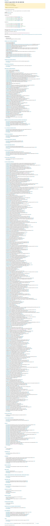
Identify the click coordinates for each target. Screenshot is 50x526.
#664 (34, 184)
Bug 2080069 (8, 515)
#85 (25, 90)
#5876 (26, 123)
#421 (23, 319)
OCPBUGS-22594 (8, 322)
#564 (18, 236)
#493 (20, 277)
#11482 (34, 424)
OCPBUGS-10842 (8, 97)
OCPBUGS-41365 (8, 264)
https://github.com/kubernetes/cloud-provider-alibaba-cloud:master (22, 44)
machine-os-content (8, 489)
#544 (27, 247)
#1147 (30, 129)
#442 (21, 302)
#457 (22, 296)
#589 (26, 224)
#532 (19, 259)
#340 (21, 363)
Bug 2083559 (8, 141)
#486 (16, 279)
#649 (19, 186)
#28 (28, 61)
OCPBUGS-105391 (8, 164)
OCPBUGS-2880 (8, 373)
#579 (23, 228)
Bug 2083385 (8, 439)
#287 (36, 394)
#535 (22, 252)
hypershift (6, 456)
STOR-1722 (7, 305)
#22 (29, 55)
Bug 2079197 (8, 399)
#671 (37, 183)
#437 (19, 306)
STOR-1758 (7, 295)
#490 (27, 275)
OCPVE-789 (7, 313)
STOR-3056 (7, 167)
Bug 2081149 (8, 154)
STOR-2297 (7, 204)
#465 (23, 288)
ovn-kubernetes (7, 510)
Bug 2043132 (8, 407)
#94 (11, 84)
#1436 (30, 152)
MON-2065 (7, 280)
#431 (38, 312)
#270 (27, 371)
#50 (13, 503)
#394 (31, 329)
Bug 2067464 (8, 453)
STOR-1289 (7, 302)
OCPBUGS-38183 (8, 273)
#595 (36, 222)
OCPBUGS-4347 (8, 106)
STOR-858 (7, 109)
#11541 (28, 427)
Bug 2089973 (8, 112)
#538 (29, 253)
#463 (30, 294)
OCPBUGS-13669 (8, 324)
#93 (26, 79)
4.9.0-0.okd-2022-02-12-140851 (11, 20)
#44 (37, 45)
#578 (26, 232)
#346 (36, 356)
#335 (26, 366)
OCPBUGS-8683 (8, 96)
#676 (26, 181)
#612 (26, 208)
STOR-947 (7, 102)
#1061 (26, 515)
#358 (29, 349)
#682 (16, 175)
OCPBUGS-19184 (8, 328)
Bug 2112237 (8, 384)
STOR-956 (7, 387)
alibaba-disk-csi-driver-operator (10, 59)
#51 (28, 110)
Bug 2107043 (8, 389)
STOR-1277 (7, 314)
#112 (36, 75)
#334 (22, 362)
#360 (29, 351)
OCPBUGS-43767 (8, 257)
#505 (18, 269)
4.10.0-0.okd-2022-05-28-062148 (11, 16)
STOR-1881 (7, 238)
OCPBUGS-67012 (8, 191)
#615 (32, 207)
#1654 (22, 146)
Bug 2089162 (8, 427)
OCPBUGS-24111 (8, 48)
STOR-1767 (7, 282)
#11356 (17, 440)
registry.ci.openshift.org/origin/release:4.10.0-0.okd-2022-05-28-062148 (32, 34)
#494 (29, 276)
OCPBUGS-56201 (8, 230)
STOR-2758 (7, 182)
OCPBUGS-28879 (8, 296)
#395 (25, 324)
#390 (28, 333)
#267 (22, 404)
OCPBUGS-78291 (8, 179)
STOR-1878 (7, 237)
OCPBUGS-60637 (8, 201)
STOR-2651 (7, 192)
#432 (35, 311)
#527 (20, 250)
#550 (22, 243)
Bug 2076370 (8, 440)
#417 (31, 320)
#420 (16, 305)
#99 (11, 82)
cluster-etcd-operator (9, 134)
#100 (26, 81)
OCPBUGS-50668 (8, 242)
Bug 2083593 (8, 152)
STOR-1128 (7, 363)
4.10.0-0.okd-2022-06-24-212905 (11, 25)
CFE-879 (7, 275)
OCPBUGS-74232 (8, 178)
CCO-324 (7, 91)
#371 (29, 339)
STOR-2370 (7, 215)
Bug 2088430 (8, 429)
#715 (24, 169)
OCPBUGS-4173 (8, 369)
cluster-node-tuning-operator (10, 157)
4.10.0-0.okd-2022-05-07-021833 (11, 18)
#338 (26, 358)
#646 (29, 192)
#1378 (24, 460)
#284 (28, 392)
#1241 (19, 453)
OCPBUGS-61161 (8, 209)
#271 (18, 401)
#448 (33, 298)
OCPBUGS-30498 (8, 294)
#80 (20, 94)
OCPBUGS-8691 (8, 354)
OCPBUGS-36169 (8, 281)
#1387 (22, 459)
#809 (18, 136)
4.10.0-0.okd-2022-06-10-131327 (11, 26)
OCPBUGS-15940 (8, 337)
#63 (26, 102)
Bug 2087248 (8, 129)
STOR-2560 (7, 197)
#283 (27, 397)
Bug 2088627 (8, 512)
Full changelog (8, 57)
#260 (26, 409)
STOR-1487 (7, 317)
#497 (28, 273)
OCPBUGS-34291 (8, 287)
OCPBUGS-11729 (8, 351)
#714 (33, 171)
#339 (28, 364)
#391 (24, 332)
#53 (14, 43)
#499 (22, 272)
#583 (32, 230)
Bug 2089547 (8, 428)
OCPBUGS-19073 (8, 325)
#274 (24, 400)
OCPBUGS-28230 (8, 289)
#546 (37, 246)
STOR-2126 (7, 236)
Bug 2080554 (8, 136)
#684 (17, 177)
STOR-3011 (7, 171)
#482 (21, 283)
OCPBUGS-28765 (8, 298)
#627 (27, 199)
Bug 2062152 (8, 114)
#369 (27, 342)
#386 (22, 336)
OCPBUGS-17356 (8, 332)
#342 (29, 357)
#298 (24, 507)
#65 (20, 104)
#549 (27, 245)
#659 (28, 178)
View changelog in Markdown (9, 523)
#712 (30, 172)
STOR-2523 (7, 187)
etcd (5, 447)
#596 (29, 221)
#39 (37, 48)
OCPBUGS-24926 (8, 47)
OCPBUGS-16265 (8, 336)
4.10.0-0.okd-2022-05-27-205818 (11, 17)
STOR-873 (7, 99)
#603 (29, 217)
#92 (19, 83)
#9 (25, 498)
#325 (27, 373)
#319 (20, 380)
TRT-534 (7, 382)
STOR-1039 (7, 372)
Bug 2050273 (8, 426)
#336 (37, 367)
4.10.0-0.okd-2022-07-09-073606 (11, 24)
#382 (28, 340)
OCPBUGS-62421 (8, 202)
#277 (29, 393)
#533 (25, 257)
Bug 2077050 (8, 392)
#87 (28, 88)
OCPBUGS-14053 (8, 340)
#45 (22, 114)
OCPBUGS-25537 (8, 73)
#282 (26, 396)
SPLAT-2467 (8, 208)
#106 (31, 80)
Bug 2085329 (8, 486)
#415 (27, 321)
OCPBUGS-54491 (8, 232)
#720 (30, 168)
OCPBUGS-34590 (8, 284)
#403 (22, 325)
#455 (36, 299)
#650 (32, 191)
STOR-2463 (7, 212)
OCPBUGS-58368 (8, 222)
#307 (21, 387)
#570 (21, 237)
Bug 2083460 (8, 146)
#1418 (26, 154)
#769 (28, 420)
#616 (29, 205)
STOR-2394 (7, 219)
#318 (21, 372)
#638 (42, 187)
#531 (27, 249)
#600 (30, 214)
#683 (28, 179)
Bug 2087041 (8, 431)
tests (6, 518)
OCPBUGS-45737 (8, 247)
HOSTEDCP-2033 (8, 262)
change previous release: (17, 523)
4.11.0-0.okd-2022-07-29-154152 (11, 23)
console (6, 423)
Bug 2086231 (8, 395)
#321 (11, 378)
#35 (17, 50)
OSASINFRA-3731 (8, 235)
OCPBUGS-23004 (8, 44)
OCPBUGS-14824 (8, 90)
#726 (35, 163)
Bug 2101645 (8, 390)
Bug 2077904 (8, 121)
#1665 (36, 147)
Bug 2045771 (8, 122)
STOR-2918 (7, 166)
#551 (17, 244)
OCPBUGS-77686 (8, 183)
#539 (21, 251)
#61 (23, 106)
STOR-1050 (7, 380)
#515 (28, 265)
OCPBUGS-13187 (8, 344)
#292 (32, 390)
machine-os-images (8, 495)
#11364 (21, 443)
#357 (22, 158)
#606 (26, 212)
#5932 (22, 122)
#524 (22, 258)
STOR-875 (7, 358)
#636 (24, 198)
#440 (19, 303)
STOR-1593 (7, 283)
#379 (22, 341)
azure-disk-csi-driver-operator (10, 68)
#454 (17, 295)
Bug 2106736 (8, 104)
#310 (26, 384)
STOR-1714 (7, 306)
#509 (23, 261)
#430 (39, 307)
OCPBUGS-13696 (8, 339)
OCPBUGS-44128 (8, 223)
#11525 (23, 433)
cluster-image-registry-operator (10, 139)
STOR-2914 (7, 170)
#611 (21, 209)
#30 (34, 51)
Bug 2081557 (8, 393)
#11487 (20, 431)
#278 (28, 395)
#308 (29, 386)
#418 (21, 313)
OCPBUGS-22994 (8, 307)
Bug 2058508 (8, 151)
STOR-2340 (7, 221)
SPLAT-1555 (8, 288)
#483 (33, 281)
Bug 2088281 (8, 432)
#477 (19, 280)
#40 (37, 47)
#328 (28, 369)
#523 (16, 254)
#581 (18, 231)
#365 (26, 350)
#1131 (22, 131)
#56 (14, 42)
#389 (19, 335)
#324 (21, 374)
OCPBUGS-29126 (8, 290)
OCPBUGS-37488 (8, 276)
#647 (14, 194)
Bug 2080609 (8, 507)
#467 (28, 291)
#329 (24, 370)
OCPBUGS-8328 (8, 356)
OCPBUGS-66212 (8, 186)
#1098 (30, 512)
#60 (24, 107)
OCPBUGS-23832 (8, 76)
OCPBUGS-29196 (8, 299)
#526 (25, 260)
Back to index (6, 0)
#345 (21, 359)
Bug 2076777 (8, 443)
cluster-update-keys (8, 413)
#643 (29, 189)
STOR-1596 (7, 279)
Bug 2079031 (8, 153)
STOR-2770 (7, 176)
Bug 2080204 (8, 476)
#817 (26, 135)
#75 (24, 97)
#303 (16, 377)
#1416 (34, 457)
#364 (28, 343)
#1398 (37, 153)
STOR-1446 (7, 329)
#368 (31, 348)
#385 (22, 337)
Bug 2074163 (8, 444)
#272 (16, 402)
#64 (22, 103)
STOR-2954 (7, 172)
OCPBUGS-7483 (8, 364)
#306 (23, 382)
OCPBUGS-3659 (8, 107)
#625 (21, 200)
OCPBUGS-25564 (8, 309)
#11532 (26, 429)
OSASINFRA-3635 (8, 250)
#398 (31, 328)
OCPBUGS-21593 (8, 81)
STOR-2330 (7, 214)
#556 (28, 242)
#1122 (23, 130)
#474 (37, 287)
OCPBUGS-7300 (8, 367)
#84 (25, 89)
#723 (34, 164)
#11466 (27, 439)
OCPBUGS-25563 (8, 45)
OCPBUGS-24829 (8, 75)
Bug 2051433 (8, 434)
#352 (25, 354)
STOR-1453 (7, 321)
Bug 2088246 (8, 433)
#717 (29, 166)
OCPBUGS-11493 (8, 352)
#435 (35, 309)
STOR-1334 (7, 348)
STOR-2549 (7, 213)
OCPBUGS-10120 (8, 51)
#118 (36, 73)
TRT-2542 (7, 184)
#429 (27, 310)
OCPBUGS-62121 (8, 206)
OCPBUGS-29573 (8, 297)
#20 (31, 56)
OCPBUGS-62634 (8, 190)
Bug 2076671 (8, 61)
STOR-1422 (7, 274)
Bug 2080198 (8, 520)
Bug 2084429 (8, 131)
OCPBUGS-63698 (8, 189)
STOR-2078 (7, 234)
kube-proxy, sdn (7, 479)
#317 (22, 379)
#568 (22, 239)
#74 (23, 96)
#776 (23, 419)
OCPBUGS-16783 (8, 87)
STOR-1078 (7, 103)
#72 (25, 486)
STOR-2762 (7, 177)
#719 (17, 170)
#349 (26, 355)
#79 (28, 95)
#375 (30, 347)
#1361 (34, 461)
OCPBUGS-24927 (8, 311)
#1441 (25, 476)
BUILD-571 (7, 357)
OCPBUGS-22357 (8, 80)
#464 (19, 292)
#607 (19, 213)
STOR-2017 (7, 254)
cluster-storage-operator (9, 161)
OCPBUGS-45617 (8, 246)
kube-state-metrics (8, 484)
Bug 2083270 (8, 65)
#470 (28, 289)
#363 (14, 492)
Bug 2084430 (8, 424)
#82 (21, 92)
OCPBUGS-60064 (8, 217)
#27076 (28, 520)
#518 (31, 264)
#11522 (24, 436)
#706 (37, 174)
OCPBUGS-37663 (8, 272)
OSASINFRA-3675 (8, 229)
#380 (26, 344)
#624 (37, 202)
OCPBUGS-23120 (8, 320)
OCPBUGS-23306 (8, 77)
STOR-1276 (7, 79)
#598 (17, 219)
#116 (31, 74)
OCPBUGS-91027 (8, 163)
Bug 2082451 (8, 481)
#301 (27, 389)
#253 (20, 405)
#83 (25, 91)
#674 (21, 182)
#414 (39, 322)
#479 (28, 284)
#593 (20, 215)
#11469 (19, 441)
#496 (24, 274)
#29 (11, 52)
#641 (31, 193)
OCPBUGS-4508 (8, 370)
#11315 (22, 444)
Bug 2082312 (8, 135)
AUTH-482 (7, 258)
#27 (11, 53)
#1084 (27, 514)
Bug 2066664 (8, 371)
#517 (26, 262)
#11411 (28, 426)
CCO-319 (7, 343)
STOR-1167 (7, 342)
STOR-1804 (7, 292)
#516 (21, 266)
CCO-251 (7, 310)
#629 (29, 197)
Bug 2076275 (8, 442)
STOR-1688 (7, 72)
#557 (25, 235)
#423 (26, 317)
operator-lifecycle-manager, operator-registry (13, 506)
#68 (26, 99)
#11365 (37, 442)
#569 (23, 238)
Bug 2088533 (8, 394)
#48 (20, 112)
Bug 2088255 (8, 435)
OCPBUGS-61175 (8, 207)
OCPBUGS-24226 (8, 74)
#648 (28, 190)
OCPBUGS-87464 (8, 174)
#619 (27, 201)
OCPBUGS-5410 (8, 359)
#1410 (25, 458)
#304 (18, 385)
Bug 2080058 (8, 420)
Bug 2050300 (8, 408)
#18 (13, 497)
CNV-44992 (7, 277)
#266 (20, 403)
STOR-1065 (7, 89)
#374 (22, 334)
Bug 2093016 (8, 374)
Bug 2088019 (8, 436)
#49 (30, 111)
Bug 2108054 (8, 386)
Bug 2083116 (8, 514)
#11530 (38, 432)
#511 (17, 268)
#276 (27, 399)
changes (19, 16)
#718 (30, 167)
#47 (18, 113)
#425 (31, 318)
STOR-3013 (7, 169)
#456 (28, 290)
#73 (28, 98)
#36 (11, 49)
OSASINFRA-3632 (8, 253)
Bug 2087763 (8, 480)
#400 (11, 326)
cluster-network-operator (9, 150)
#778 (22, 141)
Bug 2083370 (8, 419)
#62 (28, 105)
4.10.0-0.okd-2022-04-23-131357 (11, 19)
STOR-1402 (7, 319)
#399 (22, 327)
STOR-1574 (7, 304)
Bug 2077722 (8, 147)
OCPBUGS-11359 (8, 334)
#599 (29, 216)
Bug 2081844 (8, 466)
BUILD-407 (7, 366)
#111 (38, 76)
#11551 (26, 428)
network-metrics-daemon (9, 501)
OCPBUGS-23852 (8, 312)
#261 (25, 408)
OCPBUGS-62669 (8, 200)
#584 (27, 227)
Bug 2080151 (8, 130)
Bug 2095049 (8, 111)
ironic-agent (7, 469)
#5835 (25, 121)
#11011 (35, 434)
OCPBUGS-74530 (8, 185)
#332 (21, 365)
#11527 (26, 435)
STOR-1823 (7, 261)
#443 (15, 304)
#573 (25, 229)
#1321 (23, 151)
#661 (27, 185)
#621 (26, 206)
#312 (22, 381)
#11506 (30, 425)
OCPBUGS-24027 (8, 318)
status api (9, 12)
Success (22, 17)
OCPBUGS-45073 (8, 244)
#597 (27, 220)
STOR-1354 (7, 303)
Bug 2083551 (8, 441)
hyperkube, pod (7, 451)
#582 (24, 223)
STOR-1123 (7, 362)
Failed (18, 18)
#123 (11, 448)
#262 (20, 407)
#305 (22, 388)
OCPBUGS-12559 (8, 94)
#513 (21, 267)
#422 (22, 314)
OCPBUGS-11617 (8, 349)
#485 (29, 282)
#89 (18, 87)
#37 (39, 44)
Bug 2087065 (8, 425)
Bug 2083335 (8, 123)
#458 (27, 297)
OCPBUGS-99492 (8, 168)
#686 (33, 176)
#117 (23, 72)
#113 (34, 77)
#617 (18, 204)
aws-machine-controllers (9, 64)
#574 (22, 234)
